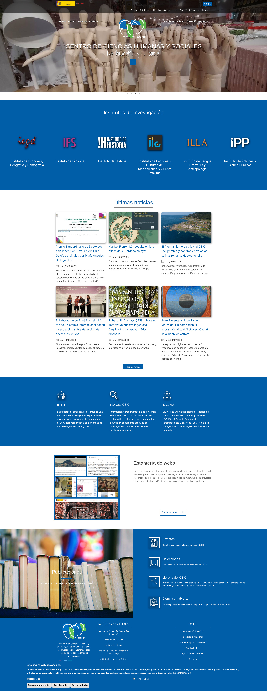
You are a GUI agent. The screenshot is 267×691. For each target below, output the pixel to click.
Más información (182, 672)
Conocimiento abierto (173, 21)
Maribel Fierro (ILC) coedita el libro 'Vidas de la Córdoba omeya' (131, 249)
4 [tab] (139, 93)
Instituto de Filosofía (114, 639)
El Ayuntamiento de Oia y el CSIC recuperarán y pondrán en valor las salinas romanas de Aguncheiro (184, 251)
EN (209, 4)
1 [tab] (127, 93)
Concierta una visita (239, 61)
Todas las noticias (133, 367)
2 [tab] (131, 93)
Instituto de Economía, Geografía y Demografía (113, 632)
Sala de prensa (170, 10)
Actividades (145, 10)
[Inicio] (134, 28)
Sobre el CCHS (65, 21)
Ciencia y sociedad (87, 21)
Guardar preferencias (39, 685)
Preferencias (142, 678)
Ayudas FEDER (192, 648)
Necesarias (34, 678)
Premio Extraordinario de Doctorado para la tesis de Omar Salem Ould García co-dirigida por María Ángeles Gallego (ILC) (80, 253)
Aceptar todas (61, 685)
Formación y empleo (196, 21)
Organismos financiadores (192, 653)
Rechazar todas (80, 685)
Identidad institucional (193, 637)
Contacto (192, 659)
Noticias (157, 10)
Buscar (134, 10)
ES (205, 4)
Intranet (205, 10)
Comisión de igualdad (189, 10)
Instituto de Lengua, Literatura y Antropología (113, 652)
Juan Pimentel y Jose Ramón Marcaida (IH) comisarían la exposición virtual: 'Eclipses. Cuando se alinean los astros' (185, 327)
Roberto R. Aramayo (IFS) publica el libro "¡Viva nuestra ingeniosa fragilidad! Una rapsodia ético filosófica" (132, 327)
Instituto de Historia (114, 645)
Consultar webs (169, 512)
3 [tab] (135, 93)
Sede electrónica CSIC (192, 631)
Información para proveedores (192, 642)
